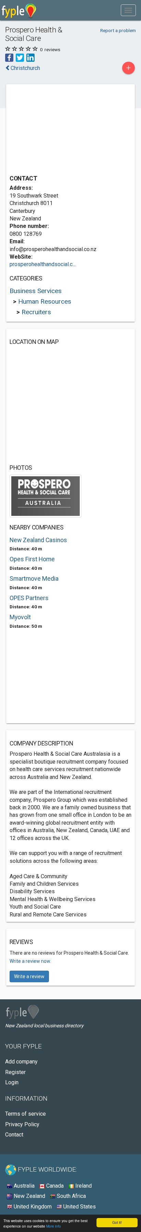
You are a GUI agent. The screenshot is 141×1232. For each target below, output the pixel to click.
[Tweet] (20, 57)
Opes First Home (32, 559)
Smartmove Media (34, 578)
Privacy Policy (22, 1124)
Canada (54, 1186)
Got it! (117, 1222)
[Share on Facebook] (9, 57)
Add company (21, 1061)
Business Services (36, 291)
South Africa (70, 1196)
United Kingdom (32, 1206)
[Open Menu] (128, 10)
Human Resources (44, 301)
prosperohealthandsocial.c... (43, 264)
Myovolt (20, 617)
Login (11, 1082)
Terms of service (25, 1114)
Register (15, 1072)
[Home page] (19, 10)
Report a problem (118, 30)
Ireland (83, 1186)
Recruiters (36, 312)
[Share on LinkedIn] (30, 57)
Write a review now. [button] (30, 961)
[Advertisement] (61, 130)
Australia (23, 1186)
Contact (14, 1134)
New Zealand (28, 1196)
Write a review (29, 976)
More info (53, 1226)
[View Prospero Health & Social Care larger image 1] (45, 496)
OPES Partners (29, 598)
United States (79, 1206)
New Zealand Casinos (38, 540)
